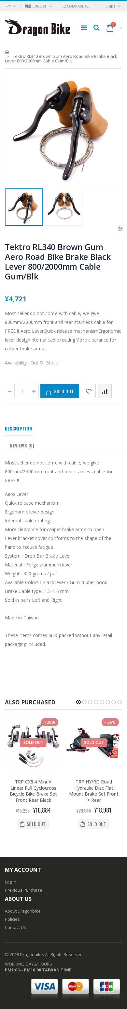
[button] (78, 702)
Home (7, 52)
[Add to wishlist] (89, 391)
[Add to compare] (105, 391)
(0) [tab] (22, 445)
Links (111, 6)
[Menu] (84, 27)
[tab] (18, 428)
